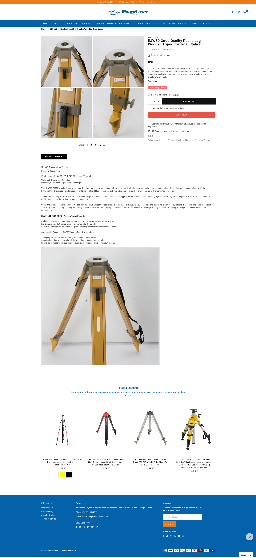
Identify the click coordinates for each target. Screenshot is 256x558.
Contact (208, 23)
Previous (37, 440)
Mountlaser (153, 37)
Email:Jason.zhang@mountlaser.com (92, 517)
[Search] (233, 12)
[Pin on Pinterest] (96, 145)
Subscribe (169, 524)
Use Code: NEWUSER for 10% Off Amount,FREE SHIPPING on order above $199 (128, 2)
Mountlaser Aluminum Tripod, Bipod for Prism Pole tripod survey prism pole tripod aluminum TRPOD (62, 462)
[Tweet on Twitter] (91, 145)
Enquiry (175, 95)
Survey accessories (78, 23)
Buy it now (181, 115)
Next (219, 440)
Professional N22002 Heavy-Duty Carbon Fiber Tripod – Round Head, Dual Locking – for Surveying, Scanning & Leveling (106, 462)
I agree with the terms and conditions (167, 108)
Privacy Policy (47, 508)
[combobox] (246, 555)
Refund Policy (47, 511)
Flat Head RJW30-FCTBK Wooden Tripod (66, 176)
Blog (194, 23)
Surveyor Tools (147, 23)
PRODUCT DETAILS (54, 156)
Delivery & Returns (159, 95)
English (244, 555)
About (57, 23)
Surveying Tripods (166, 140)
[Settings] (239, 12)
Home (45, 23)
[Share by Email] (104, 145)
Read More (152, 81)
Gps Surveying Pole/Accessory (113, 23)
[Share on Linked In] (100, 145)
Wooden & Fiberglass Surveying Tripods (193, 140)
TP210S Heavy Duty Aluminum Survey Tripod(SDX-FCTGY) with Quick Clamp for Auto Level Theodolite (150, 462)
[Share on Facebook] (87, 145)
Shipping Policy (48, 515)
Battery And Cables (174, 23)
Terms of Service (48, 519)
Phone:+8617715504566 (86, 512)
